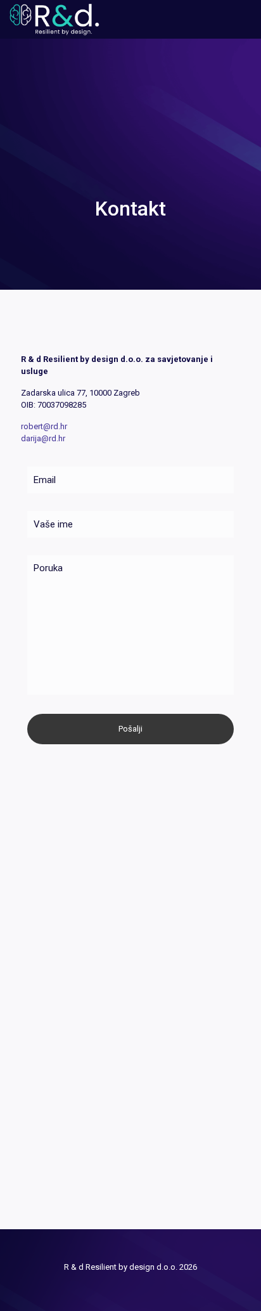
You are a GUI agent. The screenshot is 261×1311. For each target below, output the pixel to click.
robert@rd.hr (44, 426)
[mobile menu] (244, 19)
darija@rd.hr (43, 438)
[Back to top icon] (131, 1255)
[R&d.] (54, 19)
